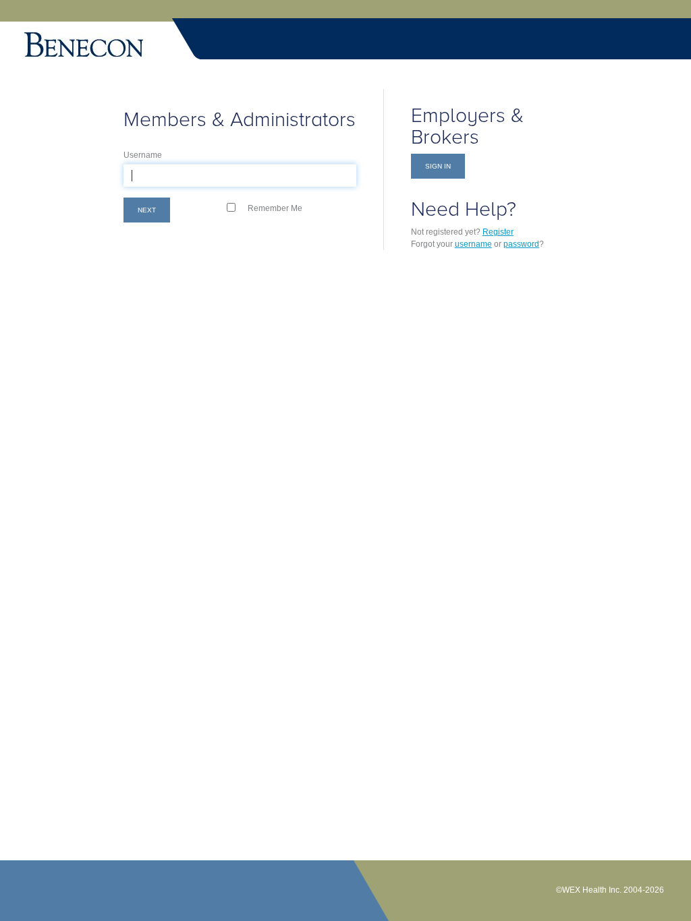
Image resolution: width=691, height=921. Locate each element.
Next (147, 210)
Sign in (438, 166)
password (521, 244)
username (473, 244)
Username (142, 155)
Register (498, 232)
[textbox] (239, 175)
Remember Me (275, 208)
